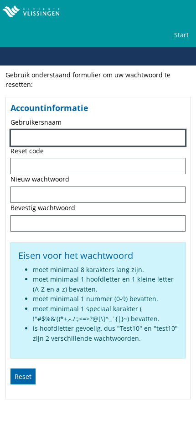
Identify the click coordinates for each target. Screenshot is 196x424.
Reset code (27, 150)
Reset (23, 376)
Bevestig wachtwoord (42, 207)
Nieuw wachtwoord (39, 179)
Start (181, 34)
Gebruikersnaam (36, 122)
